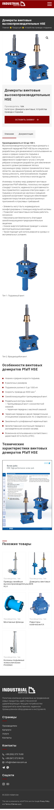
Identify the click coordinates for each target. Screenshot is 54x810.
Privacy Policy (44, 801)
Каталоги (6, 730)
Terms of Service (11, 804)
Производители (9, 726)
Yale (22, 106)
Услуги (5, 734)
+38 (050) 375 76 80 (14, 754)
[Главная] (13, 3)
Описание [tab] (9, 134)
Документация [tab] (26, 134)
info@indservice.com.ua (16, 762)
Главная (5, 28)
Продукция (16, 28)
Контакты (7, 738)
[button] (47, 37)
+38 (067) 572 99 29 (14, 758)
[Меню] (49, 4)
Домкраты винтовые (25, 109)
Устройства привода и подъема (38, 28)
